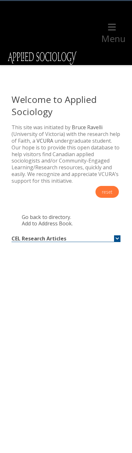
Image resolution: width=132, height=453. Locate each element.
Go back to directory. (46, 217)
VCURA (45, 140)
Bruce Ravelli (87, 127)
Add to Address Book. (47, 223)
